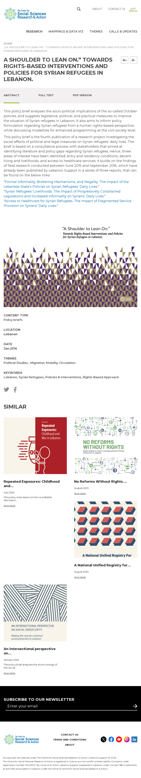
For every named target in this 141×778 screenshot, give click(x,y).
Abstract (11, 95)
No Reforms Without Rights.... (100, 482)
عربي (133, 8)
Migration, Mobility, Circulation (52, 363)
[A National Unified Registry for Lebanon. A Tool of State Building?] (105, 529)
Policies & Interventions (63, 377)
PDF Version (82, 95)
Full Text (46, 95)
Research (34, 31)
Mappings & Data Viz (66, 31)
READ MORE (9, 506)
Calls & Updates (123, 31)
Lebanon (10, 377)
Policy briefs (13, 320)
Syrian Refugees (31, 377)
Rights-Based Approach (101, 377)
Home (8, 43)
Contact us (116, 9)
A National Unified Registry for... (102, 565)
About (70, 744)
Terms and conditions (69, 739)
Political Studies (16, 363)
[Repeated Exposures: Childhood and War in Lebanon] (35, 445)
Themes (96, 31)
